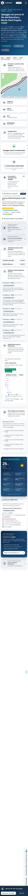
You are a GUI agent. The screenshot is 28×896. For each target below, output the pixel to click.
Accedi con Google (9, 893)
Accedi (19, 2)
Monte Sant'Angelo (5, 59)
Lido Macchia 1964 (8, 260)
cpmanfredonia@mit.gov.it (10, 519)
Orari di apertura (8, 526)
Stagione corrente (11, 375)
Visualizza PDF (9, 285)
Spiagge (9, 57)
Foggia (21, 57)
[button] (3, 75)
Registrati (21, 893)
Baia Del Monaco (8, 264)
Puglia (15, 57)
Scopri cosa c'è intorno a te (11, 552)
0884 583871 (7, 517)
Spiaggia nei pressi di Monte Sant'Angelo (14, 448)
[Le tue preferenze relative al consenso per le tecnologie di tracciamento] (26, 672)
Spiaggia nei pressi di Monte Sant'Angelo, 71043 (14, 431)
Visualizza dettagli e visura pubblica (13, 218)
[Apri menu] (25, 2)
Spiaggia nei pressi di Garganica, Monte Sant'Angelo (14, 436)
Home (2, 57)
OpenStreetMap (18, 97)
